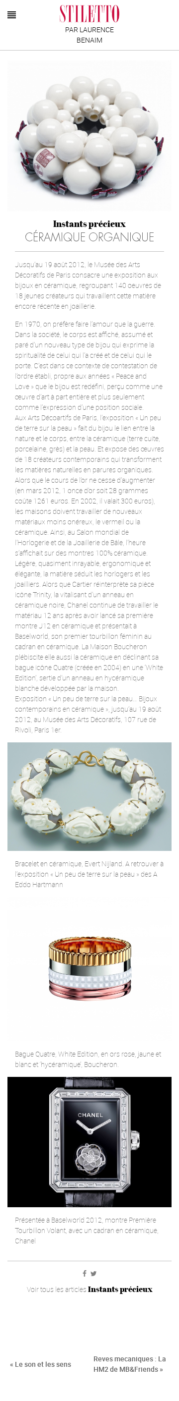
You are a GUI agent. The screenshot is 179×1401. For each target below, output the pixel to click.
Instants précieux (89, 224)
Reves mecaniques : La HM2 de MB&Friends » (129, 1364)
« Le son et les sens (40, 1364)
